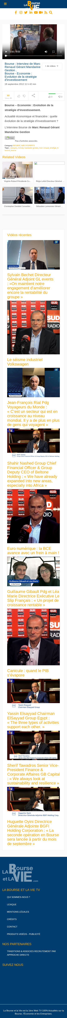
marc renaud (44, 145)
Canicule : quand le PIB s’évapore (28, 670)
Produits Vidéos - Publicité (23, 931)
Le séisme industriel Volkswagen (25, 359)
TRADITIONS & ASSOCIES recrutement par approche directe (31, 950)
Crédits (12, 916)
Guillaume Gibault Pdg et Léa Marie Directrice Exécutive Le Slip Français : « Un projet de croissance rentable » (33, 595)
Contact (12, 924)
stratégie (53, 145)
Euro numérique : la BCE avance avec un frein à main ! (33, 548)
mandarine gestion (31, 145)
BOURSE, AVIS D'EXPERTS (24, 143)
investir (20, 145)
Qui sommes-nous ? (18, 894)
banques (14, 145)
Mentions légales (18, 909)
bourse (13, 147)
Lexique (11, 902)
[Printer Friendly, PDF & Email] (10, 135)
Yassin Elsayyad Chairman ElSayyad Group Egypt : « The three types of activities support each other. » (33, 717)
